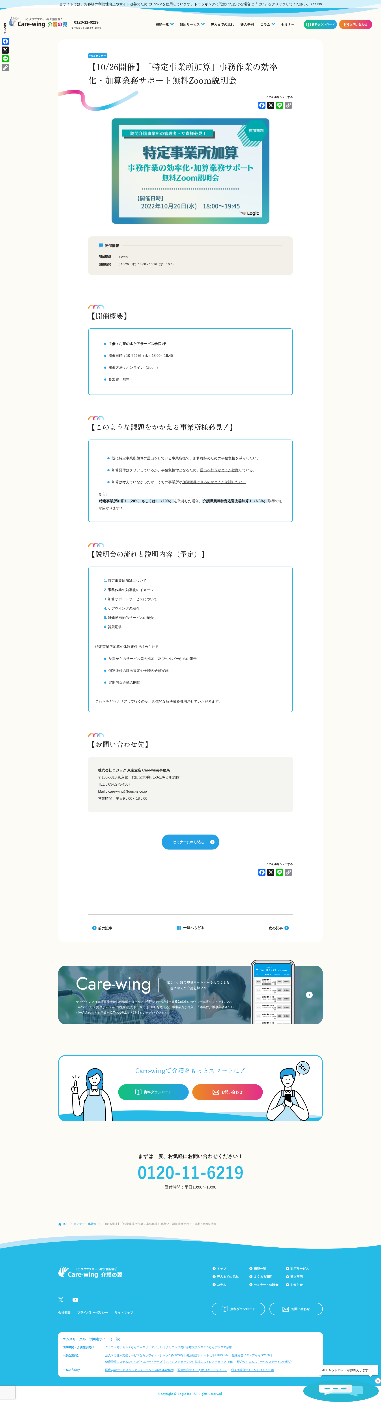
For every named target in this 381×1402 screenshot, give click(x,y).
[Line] (279, 106)
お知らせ (296, 1284)
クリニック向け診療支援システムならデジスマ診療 (199, 1347)
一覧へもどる (193, 928)
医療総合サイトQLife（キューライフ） (202, 1370)
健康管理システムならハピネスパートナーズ (133, 1361)
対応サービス (299, 1268)
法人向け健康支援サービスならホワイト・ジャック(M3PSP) (144, 1355)
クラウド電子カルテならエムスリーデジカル (133, 1347)
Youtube (75, 1300)
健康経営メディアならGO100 (251, 1355)
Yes (313, 4)
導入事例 (247, 24)
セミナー (288, 24)
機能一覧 (260, 1268)
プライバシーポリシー (92, 1312)
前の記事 (105, 928)
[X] (270, 106)
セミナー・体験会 (85, 1224)
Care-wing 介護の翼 (38, 22)
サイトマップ (124, 1312)
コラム (221, 1284)
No (319, 4)
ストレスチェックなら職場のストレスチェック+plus (199, 1361)
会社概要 (64, 1312)
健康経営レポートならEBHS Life (207, 1355)
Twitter (61, 1299)
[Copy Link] (288, 106)
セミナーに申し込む (188, 842)
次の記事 (276, 928)
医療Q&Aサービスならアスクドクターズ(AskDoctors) (139, 1370)
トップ (221, 1268)
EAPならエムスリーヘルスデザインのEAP (264, 1361)
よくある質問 (263, 1276)
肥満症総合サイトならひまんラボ (252, 1370)
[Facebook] (262, 106)
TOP (65, 1224)
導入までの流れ (222, 24)
